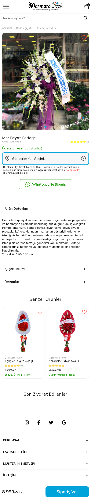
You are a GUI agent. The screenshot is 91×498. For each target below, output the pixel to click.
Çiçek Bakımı (15, 269)
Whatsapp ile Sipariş (49, 184)
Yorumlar (12, 281)
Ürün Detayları (16, 209)
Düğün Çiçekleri (24, 28)
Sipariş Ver (67, 491)
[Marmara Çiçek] (46, 6)
